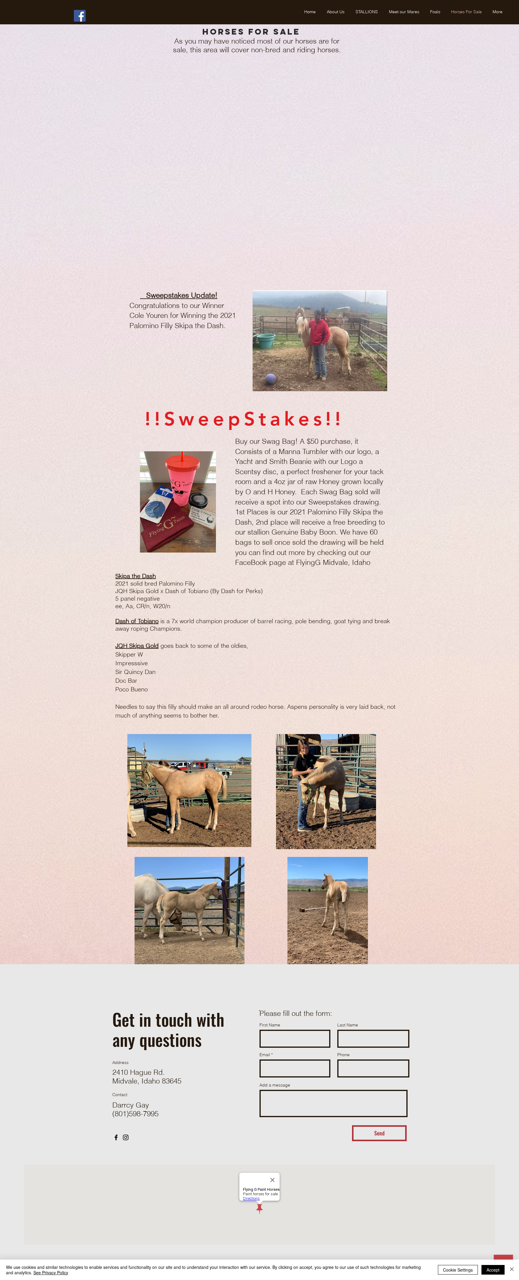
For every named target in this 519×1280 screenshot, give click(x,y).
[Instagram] (125, 1137)
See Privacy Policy (50, 1272)
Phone (343, 1055)
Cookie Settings (458, 1270)
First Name (270, 1025)
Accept (493, 1270)
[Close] (511, 1269)
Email (265, 1055)
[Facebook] (80, 16)
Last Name (347, 1025)
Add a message (275, 1085)
